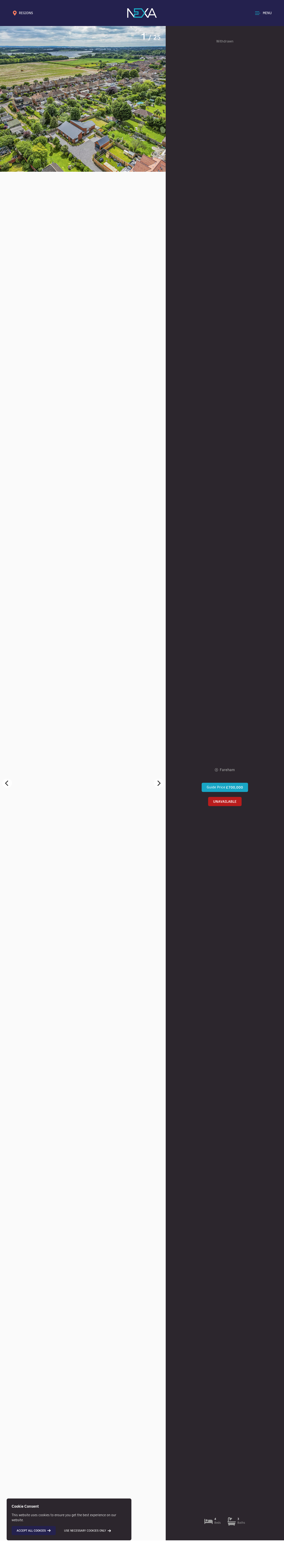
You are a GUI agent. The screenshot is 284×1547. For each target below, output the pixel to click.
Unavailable (225, 801)
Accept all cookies (31, 1530)
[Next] (159, 783)
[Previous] (7, 783)
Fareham (227, 769)
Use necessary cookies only (85, 1531)
